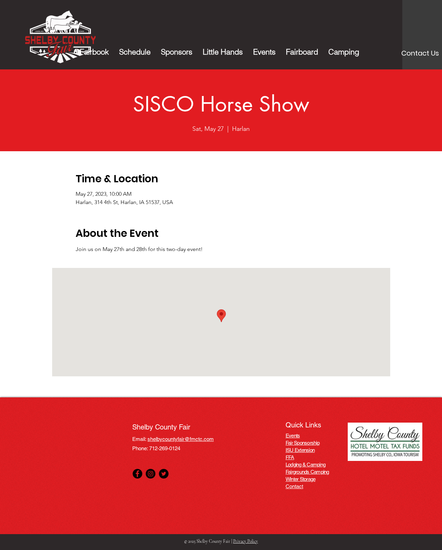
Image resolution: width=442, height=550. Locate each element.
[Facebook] (137, 474)
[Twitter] (164, 474)
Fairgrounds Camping (307, 472)
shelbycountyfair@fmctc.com (180, 439)
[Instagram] (150, 474)
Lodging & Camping (305, 464)
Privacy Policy (245, 541)
